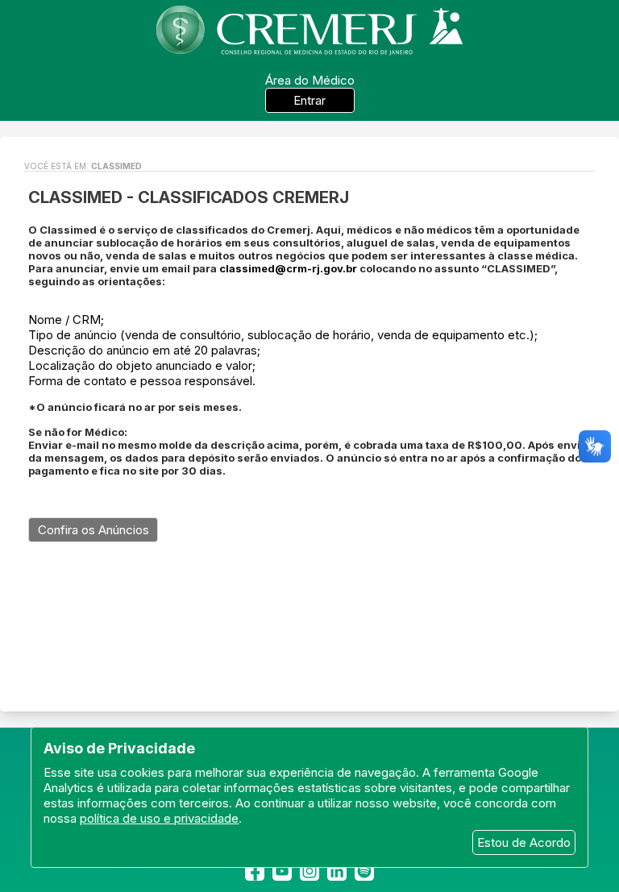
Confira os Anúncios (93, 529)
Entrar (309, 100)
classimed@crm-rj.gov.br (288, 268)
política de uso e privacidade (159, 818)
